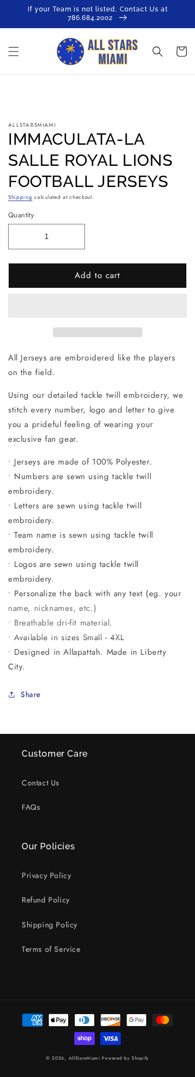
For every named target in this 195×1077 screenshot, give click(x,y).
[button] (97, 306)
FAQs (31, 807)
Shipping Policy (49, 924)
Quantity (21, 215)
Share (31, 694)
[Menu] (13, 51)
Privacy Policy (46, 875)
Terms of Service (51, 949)
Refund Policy (46, 899)
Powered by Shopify (125, 1058)
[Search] (158, 51)
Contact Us (41, 782)
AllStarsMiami (84, 1058)
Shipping (20, 197)
